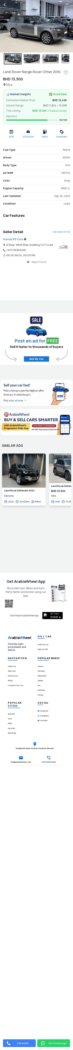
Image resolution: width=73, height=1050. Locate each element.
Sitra (10, 718)
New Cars (12, 671)
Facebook (44, 711)
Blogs (10, 680)
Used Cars (12, 666)
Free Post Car (43, 644)
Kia (39, 685)
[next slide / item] (70, 26)
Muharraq (12, 733)
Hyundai (41, 671)
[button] (13, 58)
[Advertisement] (36, 281)
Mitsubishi (42, 676)
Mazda (40, 680)
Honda (40, 695)
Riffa (10, 723)
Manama (11, 714)
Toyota (40, 666)
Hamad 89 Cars (13, 239)
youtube (43, 720)
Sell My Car (36, 359)
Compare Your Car (15, 685)
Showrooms (13, 676)
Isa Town (11, 728)
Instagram (44, 715)
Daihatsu (41, 690)
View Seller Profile (61, 231)
